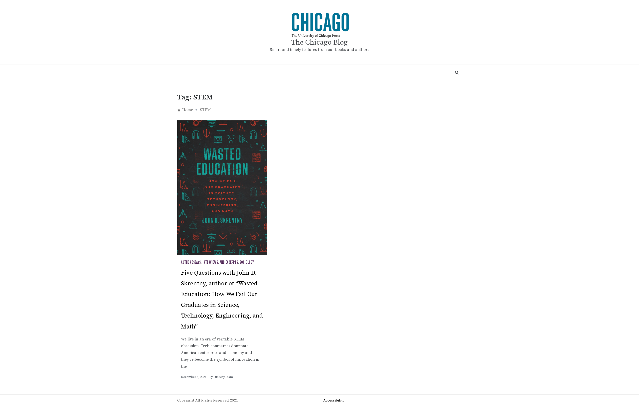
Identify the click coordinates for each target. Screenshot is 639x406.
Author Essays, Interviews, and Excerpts (209, 262)
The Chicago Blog (319, 42)
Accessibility (333, 400)
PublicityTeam (223, 377)
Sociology (247, 262)
